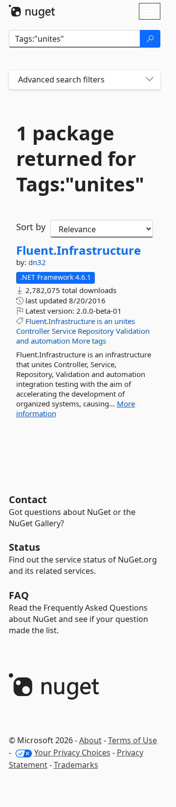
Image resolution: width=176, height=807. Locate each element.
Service (64, 331)
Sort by (30, 227)
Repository (96, 331)
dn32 (37, 262)
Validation (133, 331)
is (99, 321)
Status (24, 547)
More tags (89, 341)
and (22, 341)
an (108, 321)
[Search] (150, 39)
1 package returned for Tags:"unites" (80, 158)
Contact (28, 499)
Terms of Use (132, 740)
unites (124, 321)
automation (50, 341)
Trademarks (76, 764)
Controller (33, 331)
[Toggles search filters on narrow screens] (149, 79)
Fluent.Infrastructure (78, 250)
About (90, 740)
